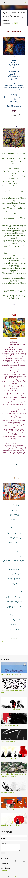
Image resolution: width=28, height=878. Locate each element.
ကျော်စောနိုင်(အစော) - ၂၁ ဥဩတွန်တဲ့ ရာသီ (10, 757)
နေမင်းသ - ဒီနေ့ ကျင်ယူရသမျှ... (8, 808)
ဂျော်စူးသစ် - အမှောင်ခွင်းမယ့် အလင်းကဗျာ (10, 825)
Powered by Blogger (15, 876)
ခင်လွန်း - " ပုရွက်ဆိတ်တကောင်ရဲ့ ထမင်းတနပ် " (11, 674)
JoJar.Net (6, 2)
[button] (2, 27)
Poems (16, 23)
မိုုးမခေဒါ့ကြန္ (4, 870)
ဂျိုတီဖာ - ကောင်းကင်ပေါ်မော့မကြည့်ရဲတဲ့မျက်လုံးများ (12, 709)
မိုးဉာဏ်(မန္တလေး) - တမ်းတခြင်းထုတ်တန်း (10, 725)
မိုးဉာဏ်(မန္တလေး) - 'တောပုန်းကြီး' (8, 741)
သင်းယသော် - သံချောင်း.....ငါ (7, 792)
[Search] (26, 2)
